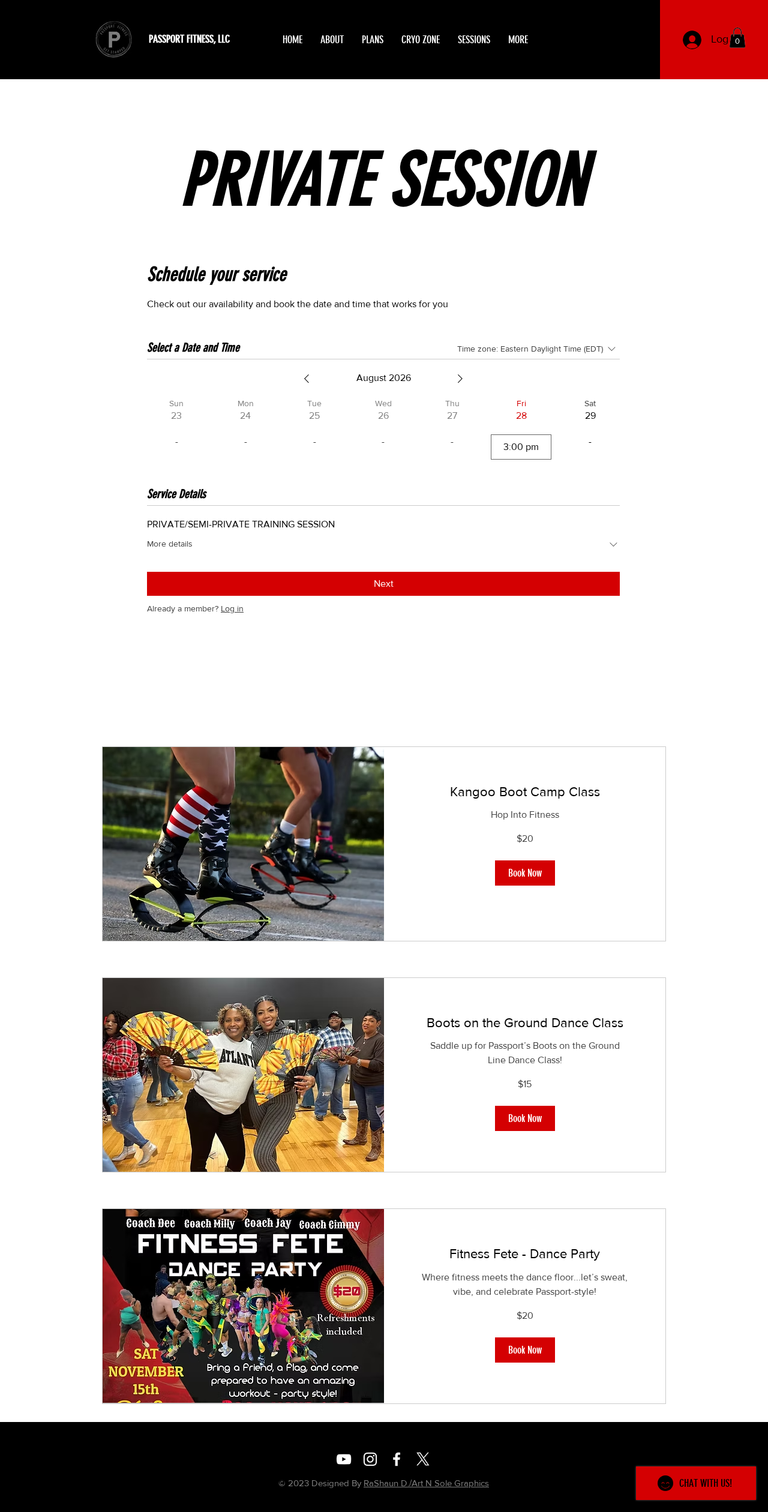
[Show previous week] (306, 378)
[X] (423, 1459)
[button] (737, 37)
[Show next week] (460, 378)
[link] (524, 791)
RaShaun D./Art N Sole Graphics (426, 1483)
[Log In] (691, 40)
